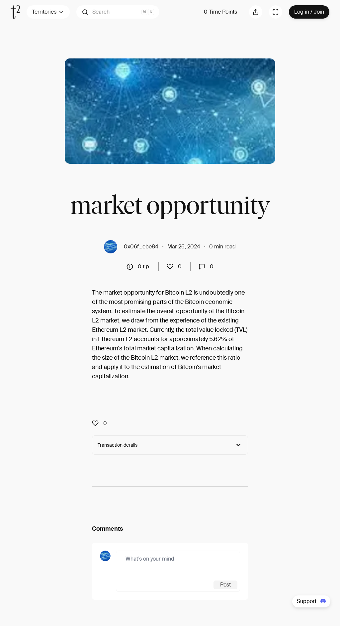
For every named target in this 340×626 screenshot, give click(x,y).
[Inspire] (172, 266)
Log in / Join (309, 11)
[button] (117, 12)
